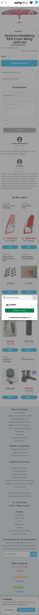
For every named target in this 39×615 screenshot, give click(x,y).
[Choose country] (26, 3)
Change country (19, 310)
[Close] (34, 297)
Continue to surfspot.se (19, 317)
